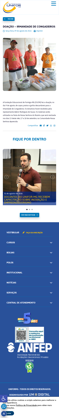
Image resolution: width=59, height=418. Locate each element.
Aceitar (8, 413)
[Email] (40, 125)
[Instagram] (54, 125)
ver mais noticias (28, 215)
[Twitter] (47, 125)
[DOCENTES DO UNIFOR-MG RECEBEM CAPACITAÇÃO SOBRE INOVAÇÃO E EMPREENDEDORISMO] (29, 175)
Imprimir (39, 31)
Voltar (10, 18)
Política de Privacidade (26, 405)
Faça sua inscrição (34, 232)
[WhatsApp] (51, 125)
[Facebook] (44, 125)
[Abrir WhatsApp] (52, 410)
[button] (3, 398)
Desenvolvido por (18, 395)
